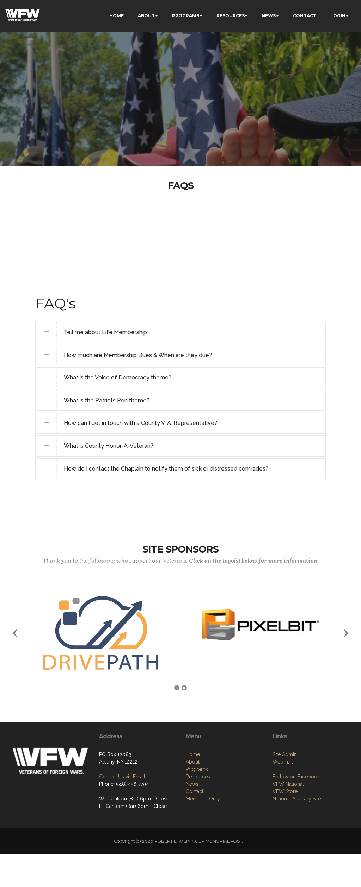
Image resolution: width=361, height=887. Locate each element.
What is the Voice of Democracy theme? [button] (117, 377)
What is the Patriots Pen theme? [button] (106, 400)
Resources (198, 776)
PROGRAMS (185, 15)
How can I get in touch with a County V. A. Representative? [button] (140, 423)
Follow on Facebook (296, 776)
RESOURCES (230, 15)
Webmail (283, 762)
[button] (15, 632)
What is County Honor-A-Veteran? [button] (108, 445)
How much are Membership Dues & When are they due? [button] (138, 355)
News (192, 784)
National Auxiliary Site (297, 799)
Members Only (203, 799)
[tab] (180, 332)
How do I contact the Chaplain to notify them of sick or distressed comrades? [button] (166, 468)
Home (193, 754)
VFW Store (285, 791)
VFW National (288, 784)
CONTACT (304, 15)
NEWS (269, 15)
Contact (194, 791)
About (193, 762)
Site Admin (285, 754)
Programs (197, 769)
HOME (116, 15)
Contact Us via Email (122, 776)
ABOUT (146, 15)
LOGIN (337, 15)
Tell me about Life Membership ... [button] (108, 332)
